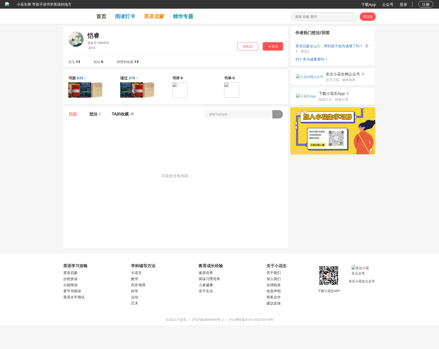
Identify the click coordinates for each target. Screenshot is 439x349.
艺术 (134, 303)
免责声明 (273, 291)
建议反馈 (273, 303)
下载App (368, 4)
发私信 (248, 46)
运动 (134, 297)
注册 (426, 4)
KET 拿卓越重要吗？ (311, 59)
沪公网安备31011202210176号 (251, 319)
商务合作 (273, 297)
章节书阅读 (72, 291)
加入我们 (273, 278)
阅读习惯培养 (209, 278)
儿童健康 (206, 284)
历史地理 (138, 284)
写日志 (368, 16)
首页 (101, 16)
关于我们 (273, 272)
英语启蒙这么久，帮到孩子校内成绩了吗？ (329, 45)
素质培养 (206, 272)
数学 (134, 278)
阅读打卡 (125, 16)
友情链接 (273, 284)
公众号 (388, 4)
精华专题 (183, 16)
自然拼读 (70, 278)
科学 (134, 291)
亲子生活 (206, 291)
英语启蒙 (154, 16)
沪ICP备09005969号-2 (208, 319)
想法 (95, 114)
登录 (403, 4)
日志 (73, 114)
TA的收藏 (123, 114)
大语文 (136, 272)
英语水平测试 (74, 297)
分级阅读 (70, 284)
